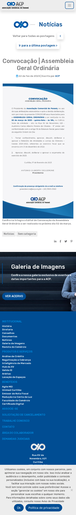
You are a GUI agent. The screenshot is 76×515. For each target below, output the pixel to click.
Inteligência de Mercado (16, 363)
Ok (19, 508)
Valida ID (7, 370)
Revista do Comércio (14, 347)
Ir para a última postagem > (38, 45)
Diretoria (7, 329)
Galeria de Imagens (13, 343)
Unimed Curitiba (11, 390)
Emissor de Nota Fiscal (15, 393)
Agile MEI (7, 386)
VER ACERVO (14, 296)
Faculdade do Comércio (16, 400)
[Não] (71, 490)
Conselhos (8, 333)
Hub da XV (8, 366)
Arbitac (6, 373)
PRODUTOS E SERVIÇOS (17, 351)
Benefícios (9, 382)
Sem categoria (27, 233)
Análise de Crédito (13, 356)
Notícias (9, 233)
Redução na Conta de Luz (17, 397)
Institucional (12, 321)
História (7, 326)
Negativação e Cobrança (16, 360)
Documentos (9, 336)
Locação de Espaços (13, 377)
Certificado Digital (13, 404)
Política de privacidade (43, 508)
